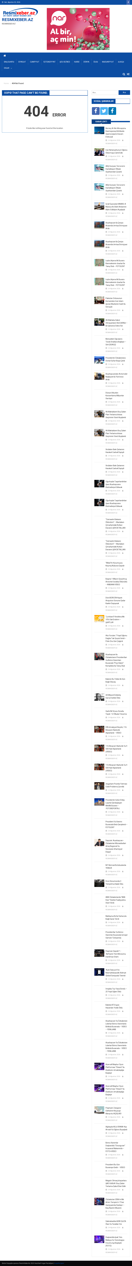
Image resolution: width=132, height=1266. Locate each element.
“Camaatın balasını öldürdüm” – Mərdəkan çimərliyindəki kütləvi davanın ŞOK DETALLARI (115, 523)
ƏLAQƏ (121, 62)
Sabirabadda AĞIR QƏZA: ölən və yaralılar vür (116, 1222)
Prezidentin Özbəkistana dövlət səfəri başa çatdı (116, 359)
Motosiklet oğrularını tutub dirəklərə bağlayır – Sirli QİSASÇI (116, 342)
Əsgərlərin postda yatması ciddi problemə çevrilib (116, 785)
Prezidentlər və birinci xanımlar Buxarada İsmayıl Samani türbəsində (116, 935)
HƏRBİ (76, 62)
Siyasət (22, 62)
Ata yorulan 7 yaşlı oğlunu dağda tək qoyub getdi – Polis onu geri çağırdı (116, 638)
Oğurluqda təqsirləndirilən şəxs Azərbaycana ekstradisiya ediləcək (116, 484)
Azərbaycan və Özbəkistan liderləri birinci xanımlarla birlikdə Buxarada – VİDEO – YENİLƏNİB (116, 1025)
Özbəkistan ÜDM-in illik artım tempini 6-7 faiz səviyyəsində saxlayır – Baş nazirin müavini (115, 1203)
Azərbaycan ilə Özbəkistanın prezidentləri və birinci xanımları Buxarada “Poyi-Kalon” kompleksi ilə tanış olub (116, 660)
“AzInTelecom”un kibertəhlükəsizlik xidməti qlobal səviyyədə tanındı (116, 973)
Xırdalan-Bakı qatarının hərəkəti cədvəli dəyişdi (115, 450)
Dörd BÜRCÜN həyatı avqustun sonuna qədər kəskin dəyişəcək (115, 600)
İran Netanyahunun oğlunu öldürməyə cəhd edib (116, 151)
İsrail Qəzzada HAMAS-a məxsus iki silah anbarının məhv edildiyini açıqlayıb (116, 207)
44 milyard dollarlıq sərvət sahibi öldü (113, 696)
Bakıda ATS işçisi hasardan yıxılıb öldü (114, 1006)
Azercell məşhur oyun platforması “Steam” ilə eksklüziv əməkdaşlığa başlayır (115, 1068)
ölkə (95, 62)
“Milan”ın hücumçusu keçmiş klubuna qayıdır (115, 564)
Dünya (86, 62)
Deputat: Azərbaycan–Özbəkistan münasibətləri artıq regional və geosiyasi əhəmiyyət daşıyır (116, 846)
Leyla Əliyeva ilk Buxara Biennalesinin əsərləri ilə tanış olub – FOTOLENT (115, 263)
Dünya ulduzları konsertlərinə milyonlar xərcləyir (115, 395)
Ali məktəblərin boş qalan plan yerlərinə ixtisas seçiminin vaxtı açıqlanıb (116, 414)
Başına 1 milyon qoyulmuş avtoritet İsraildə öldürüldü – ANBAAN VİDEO (116, 582)
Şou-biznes (65, 62)
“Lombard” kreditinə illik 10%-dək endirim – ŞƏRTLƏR (115, 619)
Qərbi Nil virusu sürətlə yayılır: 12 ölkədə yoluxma (116, 712)
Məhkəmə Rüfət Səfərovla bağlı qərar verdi (116, 917)
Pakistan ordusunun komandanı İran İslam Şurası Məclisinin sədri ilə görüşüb (115, 302)
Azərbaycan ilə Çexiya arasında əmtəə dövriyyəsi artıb (116, 225)
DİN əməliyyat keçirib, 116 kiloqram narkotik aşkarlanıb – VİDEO (116, 730)
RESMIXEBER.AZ (17, 19)
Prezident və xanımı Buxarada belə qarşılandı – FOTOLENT (116, 824)
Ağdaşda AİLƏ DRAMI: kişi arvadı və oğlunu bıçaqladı (116, 1128)
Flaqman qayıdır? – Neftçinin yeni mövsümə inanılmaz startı (116, 954)
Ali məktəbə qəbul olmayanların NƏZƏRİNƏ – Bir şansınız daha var (116, 323)
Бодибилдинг (59, 1263)
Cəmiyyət (34, 62)
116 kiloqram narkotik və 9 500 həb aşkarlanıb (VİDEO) (116, 749)
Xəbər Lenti (101, 122)
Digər (6, 68)
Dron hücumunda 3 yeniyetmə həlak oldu (114, 882)
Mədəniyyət (108, 62)
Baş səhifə (9, 62)
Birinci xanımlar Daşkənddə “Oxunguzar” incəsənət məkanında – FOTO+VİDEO (115, 1147)
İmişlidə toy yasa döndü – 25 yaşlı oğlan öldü (116, 990)
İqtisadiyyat (49, 62)
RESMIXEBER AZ (111, 143)
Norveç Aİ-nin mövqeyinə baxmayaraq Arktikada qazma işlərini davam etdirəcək (116, 132)
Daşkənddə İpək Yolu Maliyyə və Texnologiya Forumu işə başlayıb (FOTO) (115, 1241)
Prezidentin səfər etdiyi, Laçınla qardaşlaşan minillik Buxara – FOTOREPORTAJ (115, 804)
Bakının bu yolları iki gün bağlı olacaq (115, 680)
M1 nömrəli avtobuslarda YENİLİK (116, 866)
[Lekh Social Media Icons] (96, 111)
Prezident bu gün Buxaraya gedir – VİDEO (115, 1166)
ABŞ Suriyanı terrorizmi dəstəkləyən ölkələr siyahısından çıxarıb (115, 169)
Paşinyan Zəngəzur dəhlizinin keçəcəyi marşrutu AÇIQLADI (113, 1111)
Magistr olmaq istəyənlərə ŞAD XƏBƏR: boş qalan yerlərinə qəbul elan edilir (116, 1183)
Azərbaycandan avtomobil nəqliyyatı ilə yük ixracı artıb (116, 377)
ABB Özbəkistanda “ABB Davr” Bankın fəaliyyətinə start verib (116, 900)
